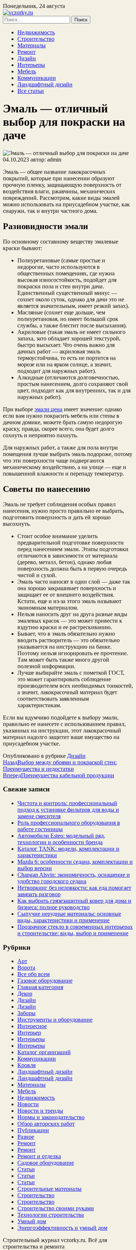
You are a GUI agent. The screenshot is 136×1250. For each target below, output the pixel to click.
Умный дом (31, 1221)
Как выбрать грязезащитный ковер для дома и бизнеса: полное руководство (74, 904)
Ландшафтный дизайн (45, 84)
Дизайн (26, 58)
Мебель (26, 71)
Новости (28, 1104)
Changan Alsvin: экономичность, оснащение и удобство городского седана (73, 878)
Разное (25, 1137)
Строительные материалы (49, 1189)
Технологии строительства (50, 1215)
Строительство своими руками (55, 1208)
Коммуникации (36, 78)
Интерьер (29, 1033)
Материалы (31, 45)
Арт (22, 961)
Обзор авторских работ (46, 1124)
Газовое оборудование (45, 981)
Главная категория (40, 987)
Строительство (35, 39)
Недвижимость (36, 32)
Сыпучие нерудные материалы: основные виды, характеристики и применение (69, 917)
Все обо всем (33, 974)
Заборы (26, 1013)
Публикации (33, 1130)
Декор (24, 994)
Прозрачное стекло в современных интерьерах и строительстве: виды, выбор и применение (75, 930)
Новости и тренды (40, 1111)
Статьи (26, 1169)
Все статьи (30, 91)
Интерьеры (31, 65)
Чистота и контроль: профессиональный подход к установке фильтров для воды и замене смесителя (68, 809)
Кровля (26, 1065)
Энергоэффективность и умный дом (62, 1228)
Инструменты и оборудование (54, 1020)
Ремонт (26, 52)
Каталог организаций (44, 1052)
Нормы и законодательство (51, 1117)
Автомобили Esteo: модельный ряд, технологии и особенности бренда (61, 839)
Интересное (32, 1026)
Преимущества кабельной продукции (58, 775)
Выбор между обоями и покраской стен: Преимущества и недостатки (60, 765)
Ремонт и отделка (39, 1156)
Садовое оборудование (45, 1163)
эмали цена (48, 409)
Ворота (26, 968)
